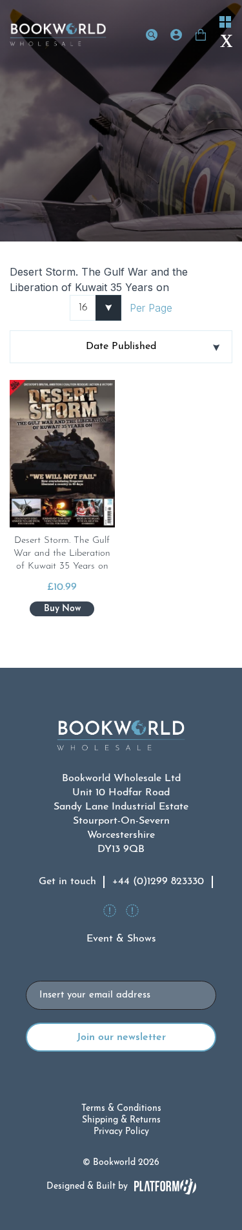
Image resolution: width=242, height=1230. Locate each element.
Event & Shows (121, 939)
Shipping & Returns (121, 1120)
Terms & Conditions (121, 1108)
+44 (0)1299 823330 (158, 881)
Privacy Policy (121, 1132)
